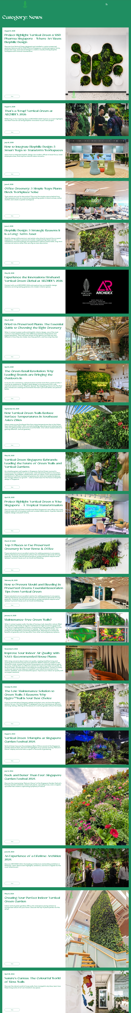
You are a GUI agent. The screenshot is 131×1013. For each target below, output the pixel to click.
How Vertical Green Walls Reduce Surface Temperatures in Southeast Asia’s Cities (31, 416)
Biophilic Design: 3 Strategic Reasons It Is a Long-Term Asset (32, 232)
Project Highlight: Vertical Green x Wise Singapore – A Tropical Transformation (34, 503)
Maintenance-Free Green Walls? (28, 620)
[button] (106, 4)
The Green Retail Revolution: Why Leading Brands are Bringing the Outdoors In (29, 375)
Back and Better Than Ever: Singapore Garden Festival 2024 (33, 777)
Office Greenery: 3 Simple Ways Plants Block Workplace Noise (33, 190)
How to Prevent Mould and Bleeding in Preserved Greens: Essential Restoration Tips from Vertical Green (34, 588)
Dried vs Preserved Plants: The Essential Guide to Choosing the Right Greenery (34, 326)
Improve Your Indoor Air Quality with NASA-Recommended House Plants (32, 654)
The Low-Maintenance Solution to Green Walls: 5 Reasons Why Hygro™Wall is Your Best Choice (29, 694)
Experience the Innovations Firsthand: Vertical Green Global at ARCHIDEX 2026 (34, 279)
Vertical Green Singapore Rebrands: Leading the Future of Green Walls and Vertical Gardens (33, 463)
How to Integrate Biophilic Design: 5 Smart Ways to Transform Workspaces (34, 148)
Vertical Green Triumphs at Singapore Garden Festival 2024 (33, 739)
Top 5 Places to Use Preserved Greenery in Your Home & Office (29, 547)
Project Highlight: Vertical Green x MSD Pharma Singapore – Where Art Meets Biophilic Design (33, 38)
